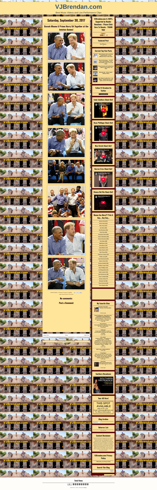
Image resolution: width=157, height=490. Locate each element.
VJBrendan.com (78, 6)
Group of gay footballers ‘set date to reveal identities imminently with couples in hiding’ (103, 332)
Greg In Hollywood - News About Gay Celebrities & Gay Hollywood (103, 316)
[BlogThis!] (78, 292)
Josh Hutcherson (102, 274)
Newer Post (46, 335)
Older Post (86, 335)
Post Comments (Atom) (68, 338)
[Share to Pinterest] (81, 292)
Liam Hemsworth (102, 258)
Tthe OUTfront (103, 323)
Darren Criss (102, 221)
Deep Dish (103, 361)
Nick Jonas (102, 225)
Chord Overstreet (102, 238)
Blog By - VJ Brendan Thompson (61, 292)
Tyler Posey (102, 252)
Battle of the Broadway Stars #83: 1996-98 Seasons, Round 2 (105, 364)
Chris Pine (102, 232)
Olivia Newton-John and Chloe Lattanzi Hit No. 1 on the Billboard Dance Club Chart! (106, 55)
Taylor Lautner (102, 272)
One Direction (102, 230)
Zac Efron (102, 227)
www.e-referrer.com (103, 430)
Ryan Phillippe (102, 267)
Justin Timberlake (102, 236)
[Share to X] (79, 292)
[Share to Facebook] (80, 292)
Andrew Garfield (102, 263)
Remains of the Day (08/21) (105, 307)
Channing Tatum (102, 234)
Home (66, 335)
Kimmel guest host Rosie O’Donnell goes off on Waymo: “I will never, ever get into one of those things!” (103, 319)
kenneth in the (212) (103, 306)
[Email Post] (74, 292)
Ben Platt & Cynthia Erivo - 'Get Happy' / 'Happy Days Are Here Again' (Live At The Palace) (106, 79)
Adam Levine (102, 261)
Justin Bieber (102, 247)
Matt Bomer (102, 243)
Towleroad (103, 329)
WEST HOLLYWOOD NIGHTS (103, 349)
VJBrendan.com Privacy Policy (103, 461)
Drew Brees (102, 245)
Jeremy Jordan (102, 278)
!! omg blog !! (103, 352)
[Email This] (76, 292)
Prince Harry (71, 294)
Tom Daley (102, 241)
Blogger (85, 487)
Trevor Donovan (102, 283)
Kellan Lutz (102, 256)
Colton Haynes (102, 250)
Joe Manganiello (102, 269)
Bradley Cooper (102, 265)
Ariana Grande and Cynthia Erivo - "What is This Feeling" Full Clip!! (106, 67)
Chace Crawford (102, 276)
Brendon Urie (102, 281)
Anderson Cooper (102, 254)
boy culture (103, 337)
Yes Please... (103, 44)
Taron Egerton (102, 285)
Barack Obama (65, 294)
